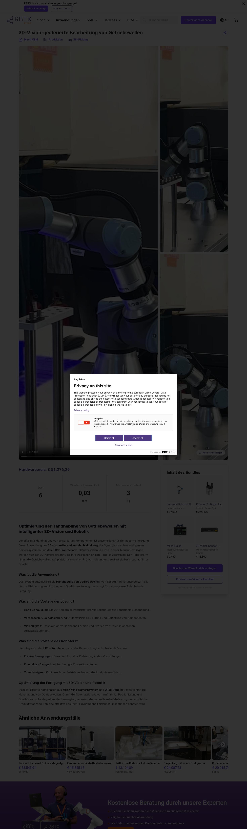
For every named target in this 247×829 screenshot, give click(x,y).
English (78, 379)
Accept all (137, 438)
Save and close (123, 445)
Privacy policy (81, 410)
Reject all (109, 438)
